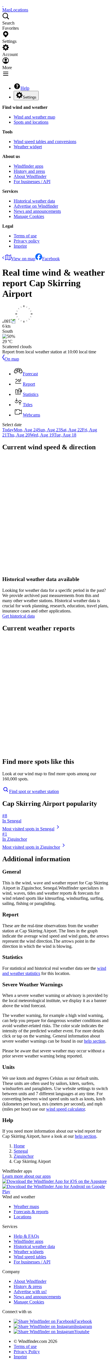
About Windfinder (30, 176)
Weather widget (28, 146)
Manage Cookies (29, 216)
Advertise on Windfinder (36, 206)
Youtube (81, 1331)
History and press (29, 171)
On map (12, 358)
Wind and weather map (34, 117)
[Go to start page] (2, 4)
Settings (29, 97)
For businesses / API (32, 181)
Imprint (20, 246)
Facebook (51, 258)
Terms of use (25, 235)
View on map (23, 258)
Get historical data (18, 616)
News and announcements (37, 211)
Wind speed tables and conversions (45, 141)
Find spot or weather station (34, 791)
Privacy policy (27, 241)
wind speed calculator (65, 1109)
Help (24, 88)
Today (8, 429)
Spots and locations (31, 122)
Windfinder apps (28, 166)
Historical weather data (34, 201)
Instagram (83, 1326)
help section (94, 1041)
